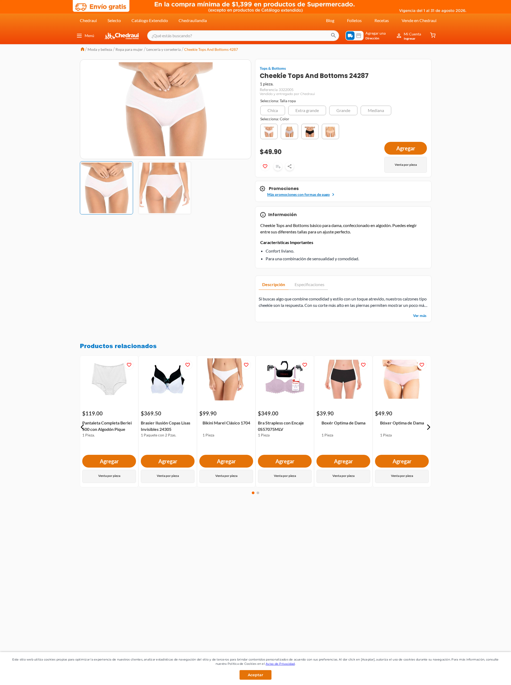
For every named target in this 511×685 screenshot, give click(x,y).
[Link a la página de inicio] (82, 49)
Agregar (109, 461)
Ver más (419, 315)
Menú (89, 35)
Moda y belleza (100, 49)
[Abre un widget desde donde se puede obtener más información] (489, 675)
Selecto (114, 20)
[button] (272, 110)
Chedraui (88, 20)
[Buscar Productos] (333, 36)
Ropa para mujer (129, 49)
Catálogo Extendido (149, 20)
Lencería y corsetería (163, 49)
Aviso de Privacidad (280, 664)
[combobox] (243, 35)
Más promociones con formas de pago (298, 194)
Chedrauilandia (193, 20)
